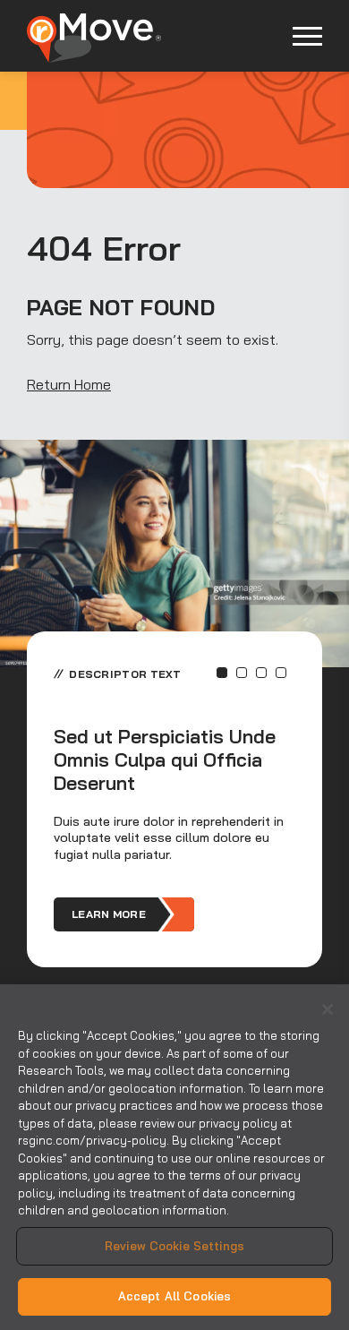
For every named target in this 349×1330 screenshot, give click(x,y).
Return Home (69, 384)
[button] (222, 672)
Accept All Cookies (174, 1296)
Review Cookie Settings (174, 1246)
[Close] (327, 1009)
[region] (174, 1157)
